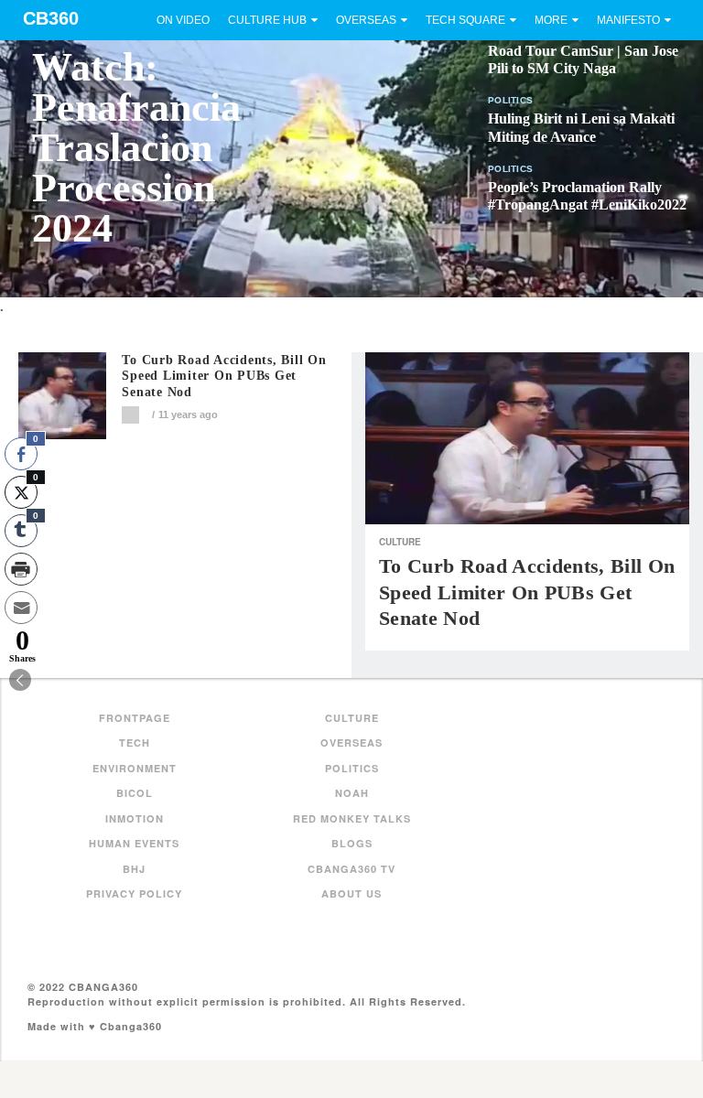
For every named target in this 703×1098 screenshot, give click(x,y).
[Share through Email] (21, 607)
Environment (134, 768)
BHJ (134, 869)
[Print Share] (21, 569)
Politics (510, 100)
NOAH (352, 793)
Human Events (134, 843)
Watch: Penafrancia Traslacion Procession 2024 (136, 148)
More (551, 20)
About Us (351, 893)
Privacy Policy (134, 893)
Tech (134, 742)
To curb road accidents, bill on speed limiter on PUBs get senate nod (224, 376)
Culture (400, 541)
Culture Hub (267, 20)
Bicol (134, 793)
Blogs (352, 843)
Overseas (366, 20)
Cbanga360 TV (351, 869)
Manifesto (628, 20)
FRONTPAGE (134, 718)
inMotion (134, 818)
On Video (183, 20)
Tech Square (465, 20)
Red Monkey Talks (352, 818)
